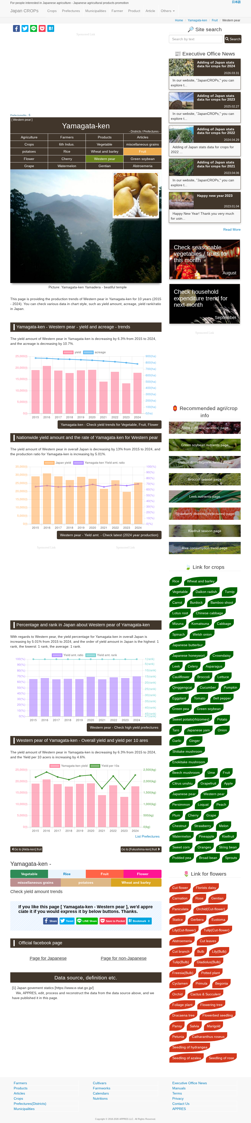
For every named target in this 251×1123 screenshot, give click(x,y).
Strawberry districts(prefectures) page (205, 514)
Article (150, 11)
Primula (201, 983)
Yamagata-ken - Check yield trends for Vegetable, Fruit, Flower (109, 425)
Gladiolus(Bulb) (209, 962)
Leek (176, 666)
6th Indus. (67, 144)
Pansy (177, 1026)
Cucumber (208, 687)
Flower (29, 159)
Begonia (221, 983)
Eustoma (218, 920)
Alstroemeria (142, 166)
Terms (177, 1093)
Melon (223, 826)
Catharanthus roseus (208, 1037)
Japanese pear (184, 794)
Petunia (178, 1037)
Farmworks (101, 1088)
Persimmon (181, 804)
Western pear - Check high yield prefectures (124, 727)
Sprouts (231, 858)
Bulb (200, 951)
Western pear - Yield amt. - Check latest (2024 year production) (109, 535)
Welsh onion (202, 634)
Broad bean (208, 858)
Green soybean (143, 159)
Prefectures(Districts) (30, 1104)
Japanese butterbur (187, 645)
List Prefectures (147, 836)
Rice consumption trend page (204, 548)
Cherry (67, 159)
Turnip (230, 592)
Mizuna (178, 624)
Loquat (203, 804)
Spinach (178, 634)
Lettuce (223, 677)
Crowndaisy (222, 655)
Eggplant (179, 698)
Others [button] (166, 11)
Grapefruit (208, 783)
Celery (193, 666)
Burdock (196, 602)
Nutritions (100, 1098)
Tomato (199, 698)
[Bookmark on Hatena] (50, 28)
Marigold (213, 1026)
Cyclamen (180, 983)
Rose (199, 898)
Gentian (105, 166)
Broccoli (203, 677)
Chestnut (179, 826)
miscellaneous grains (142, 144)
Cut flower (180, 888)
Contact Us (180, 1104)
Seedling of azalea (186, 1058)
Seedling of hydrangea (189, 1047)
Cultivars (99, 1083)
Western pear (104, 159)
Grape (29, 166)
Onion (222, 730)
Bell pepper (222, 698)
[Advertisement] (86, 71)
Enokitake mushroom (188, 762)
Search (235, 39)
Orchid (177, 994)
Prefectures (71, 11)
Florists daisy (206, 888)
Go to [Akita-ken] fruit (28, 849)
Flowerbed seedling (217, 1015)
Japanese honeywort (188, 655)
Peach (221, 804)
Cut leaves (208, 941)
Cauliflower (180, 677)
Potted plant (210, 973)
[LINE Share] (33, 28)
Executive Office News (189, 1083)
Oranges (204, 847)
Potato (222, 719)
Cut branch (180, 951)
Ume (211, 773)
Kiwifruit (228, 836)
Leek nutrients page (204, 496)
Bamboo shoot (222, 602)
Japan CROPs (24, 10)
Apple (228, 783)
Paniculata (180, 909)
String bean (228, 847)
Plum (176, 815)
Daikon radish (206, 592)
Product (134, 11)
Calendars (101, 1093)
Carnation (180, 898)
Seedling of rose (221, 1058)
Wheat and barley (104, 151)
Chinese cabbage (209, 613)
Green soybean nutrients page (204, 445)
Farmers (67, 137)
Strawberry (202, 826)
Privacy (178, 1098)
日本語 (236, 2)
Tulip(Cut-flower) (216, 930)
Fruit (215, 20)
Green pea (180, 709)
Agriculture (29, 137)
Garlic (176, 741)
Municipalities (95, 11)
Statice (177, 920)
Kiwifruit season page (204, 531)
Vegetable (104, 144)
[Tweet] (25, 28)
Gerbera (197, 920)
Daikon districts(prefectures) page (204, 462)
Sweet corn (181, 847)
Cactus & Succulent (205, 994)
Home (179, 20)
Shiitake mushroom (187, 751)
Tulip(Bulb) (180, 962)
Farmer (117, 11)
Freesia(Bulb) (182, 973)
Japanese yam (198, 730)
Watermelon (67, 166)
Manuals (179, 1088)
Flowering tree (211, 1005)
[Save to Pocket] (42, 28)
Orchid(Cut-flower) (210, 909)
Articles (142, 137)
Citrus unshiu (182, 783)
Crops (52, 11)
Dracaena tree (183, 1015)
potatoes (29, 151)
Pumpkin (230, 687)
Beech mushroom (186, 773)
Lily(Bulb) (219, 951)
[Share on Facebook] (16, 28)
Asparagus (214, 666)
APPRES (179, 1109)
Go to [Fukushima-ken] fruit (139, 849)
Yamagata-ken (197, 20)
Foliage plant (182, 1005)
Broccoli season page (204, 479)
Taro (175, 730)
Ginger (194, 741)
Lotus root (180, 613)
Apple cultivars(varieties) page (204, 428)
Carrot (177, 602)
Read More (232, 229)
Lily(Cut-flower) (184, 930)
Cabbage (224, 624)
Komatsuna (200, 624)
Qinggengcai (182, 687)
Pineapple (206, 836)
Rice (66, 151)
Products (105, 137)
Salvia (194, 1026)
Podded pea (181, 858)
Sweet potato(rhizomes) (190, 719)
